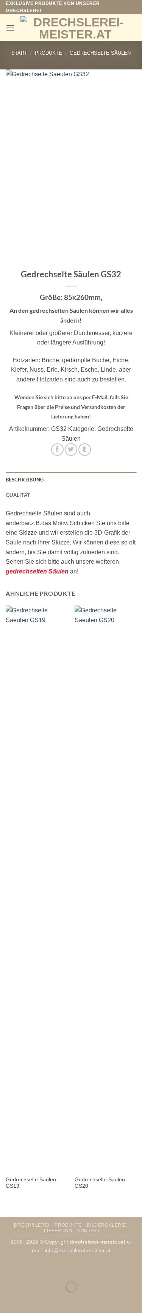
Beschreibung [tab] (25, 480)
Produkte (48, 53)
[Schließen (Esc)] (74, 1268)
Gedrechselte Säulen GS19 (31, 1183)
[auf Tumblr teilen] (84, 449)
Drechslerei (32, 1225)
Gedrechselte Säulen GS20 (100, 1183)
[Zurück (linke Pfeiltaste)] (7, 1300)
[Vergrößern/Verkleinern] (7, 1268)
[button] (10, 27)
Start (19, 53)
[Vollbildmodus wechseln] (29, 1268)
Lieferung (58, 1230)
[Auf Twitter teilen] (71, 449)
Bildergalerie (106, 1225)
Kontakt (88, 1230)
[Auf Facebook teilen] (57, 449)
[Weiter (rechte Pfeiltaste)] (29, 1300)
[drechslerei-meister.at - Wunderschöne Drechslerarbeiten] (75, 27)
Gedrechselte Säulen (100, 53)
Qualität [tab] (18, 495)
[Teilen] (51, 1268)
